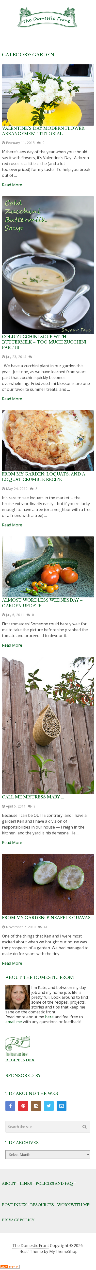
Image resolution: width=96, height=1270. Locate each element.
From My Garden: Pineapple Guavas (46, 917)
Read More (12, 185)
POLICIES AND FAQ (54, 1183)
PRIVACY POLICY (18, 1220)
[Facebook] (10, 1106)
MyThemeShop (63, 1251)
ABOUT (9, 1183)
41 (46, 927)
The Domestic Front (30, 1245)
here (49, 1017)
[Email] (61, 1106)
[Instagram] (36, 1106)
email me (13, 1021)
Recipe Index (19, 1060)
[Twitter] (49, 1106)
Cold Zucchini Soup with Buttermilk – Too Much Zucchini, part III (44, 342)
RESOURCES (42, 1205)
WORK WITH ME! (73, 1205)
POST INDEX (14, 1205)
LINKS (26, 1183)
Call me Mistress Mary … (33, 797)
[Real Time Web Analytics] (10, 1267)
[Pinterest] (23, 1106)
